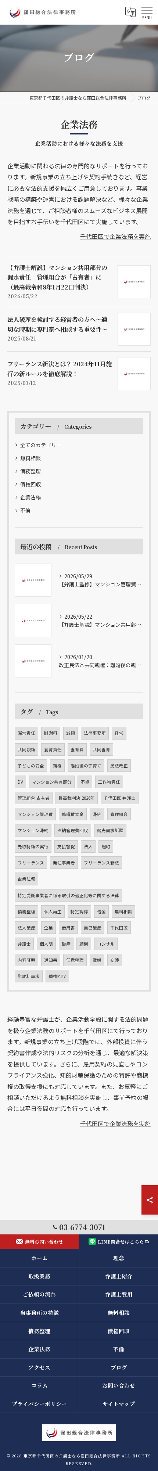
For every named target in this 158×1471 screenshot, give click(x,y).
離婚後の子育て (86, 766)
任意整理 (75, 960)
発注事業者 (64, 863)
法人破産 (26, 928)
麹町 (105, 846)
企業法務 (30, 497)
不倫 (25, 510)
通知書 (50, 960)
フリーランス (31, 863)
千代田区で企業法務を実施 (115, 236)
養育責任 (53, 749)
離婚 (97, 960)
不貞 (84, 782)
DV (20, 782)
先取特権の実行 (33, 846)
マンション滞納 (33, 830)
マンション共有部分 (52, 782)
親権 (57, 766)
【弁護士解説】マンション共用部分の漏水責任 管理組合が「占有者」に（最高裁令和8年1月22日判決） (57, 277)
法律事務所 (95, 733)
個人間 (46, 944)
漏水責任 (26, 733)
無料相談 (30, 458)
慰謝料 (50, 733)
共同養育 (101, 749)
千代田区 (119, 928)
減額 (70, 733)
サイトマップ (119, 1403)
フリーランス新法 (101, 863)
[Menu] (146, 12)
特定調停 (79, 911)
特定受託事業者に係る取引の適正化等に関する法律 (68, 895)
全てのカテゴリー (40, 445)
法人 (88, 846)
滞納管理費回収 (72, 830)
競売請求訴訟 (110, 830)
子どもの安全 (31, 766)
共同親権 (26, 749)
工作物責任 (109, 782)
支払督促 (66, 846)
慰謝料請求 (29, 976)
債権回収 (30, 484)
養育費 (77, 749)
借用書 (68, 928)
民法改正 (119, 766)
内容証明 (26, 960)
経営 (119, 733)
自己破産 (92, 928)
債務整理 (30, 471)
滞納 (97, 814)
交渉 (114, 960)
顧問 (83, 944)
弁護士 (24, 944)
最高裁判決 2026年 (76, 798)
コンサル (106, 944)
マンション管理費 (35, 814)
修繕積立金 (73, 814)
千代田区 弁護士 (120, 798)
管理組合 (119, 814)
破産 (66, 944)
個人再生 (53, 911)
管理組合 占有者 (34, 798)
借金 (101, 911)
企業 (48, 928)
